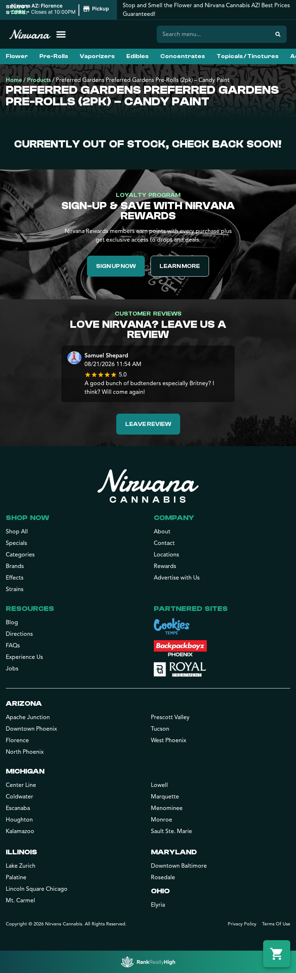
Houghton (19, 819)
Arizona (24, 703)
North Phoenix (25, 752)
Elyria (158, 904)
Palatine (16, 877)
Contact (164, 543)
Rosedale (163, 877)
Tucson (160, 728)
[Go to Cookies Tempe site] (172, 626)
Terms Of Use (276, 924)
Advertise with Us (177, 577)
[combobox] (213, 34)
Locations (166, 554)
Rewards (165, 566)
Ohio (160, 891)
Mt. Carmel (20, 900)
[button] (61, 9)
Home (14, 80)
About (162, 531)
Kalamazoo (20, 831)
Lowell (159, 785)
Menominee (167, 808)
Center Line (21, 785)
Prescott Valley (170, 717)
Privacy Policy (242, 924)
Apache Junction (28, 717)
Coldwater (19, 796)
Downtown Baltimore (179, 865)
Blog (12, 622)
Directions (19, 634)
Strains (14, 589)
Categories (20, 554)
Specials (16, 543)
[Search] (278, 34)
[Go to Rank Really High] (148, 961)
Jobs (12, 668)
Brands (15, 566)
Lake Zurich (20, 865)
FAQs (13, 645)
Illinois (21, 852)
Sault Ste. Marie (171, 831)
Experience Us (24, 657)
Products (39, 80)
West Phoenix (168, 740)
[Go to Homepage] (148, 485)
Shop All (17, 531)
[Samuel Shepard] (74, 358)
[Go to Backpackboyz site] (180, 648)
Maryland (174, 852)
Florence (17, 740)
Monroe (161, 819)
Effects (14, 577)
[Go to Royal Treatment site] (180, 669)
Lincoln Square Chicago (37, 889)
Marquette (165, 796)
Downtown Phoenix (31, 728)
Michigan (25, 771)
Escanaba (18, 808)
